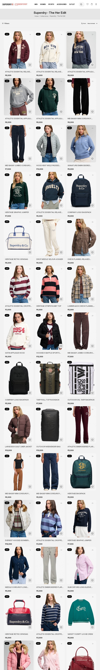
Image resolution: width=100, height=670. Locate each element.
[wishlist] (88, 4)
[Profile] (96, 4)
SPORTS (51, 4)
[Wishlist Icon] (30, 65)
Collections (44, 16)
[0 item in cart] (92, 4)
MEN (36, 4)
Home (37, 16)
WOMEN (43, 4)
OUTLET (72, 4)
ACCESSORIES (62, 4)
